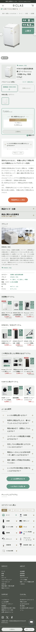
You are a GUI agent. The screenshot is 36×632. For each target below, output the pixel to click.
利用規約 (4, 606)
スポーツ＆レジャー (27, 510)
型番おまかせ (26, 88)
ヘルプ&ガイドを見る (16, 486)
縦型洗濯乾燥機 (19, 274)
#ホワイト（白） (14, 286)
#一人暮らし (13, 279)
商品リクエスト (6, 588)
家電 (26, 13)
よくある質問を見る (17, 479)
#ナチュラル (13, 289)
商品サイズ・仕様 (8, 209)
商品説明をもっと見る (18, 200)
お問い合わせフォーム (7, 612)
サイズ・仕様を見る (28, 82)
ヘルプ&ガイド (5, 599)
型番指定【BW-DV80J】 (9, 88)
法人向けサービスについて (27, 599)
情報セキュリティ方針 (7, 610)
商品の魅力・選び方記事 (8, 586)
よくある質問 (5, 601)
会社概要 (22, 571)
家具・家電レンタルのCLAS (9, 13)
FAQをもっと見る (18, 152)
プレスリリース (24, 577)
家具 (10, 510)
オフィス (16, 510)
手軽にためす (23, 601)
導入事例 (22, 606)
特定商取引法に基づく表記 (8, 608)
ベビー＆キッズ (6, 581)
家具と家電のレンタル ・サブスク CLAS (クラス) (18, 1)
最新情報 (22, 575)
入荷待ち (18, 131)
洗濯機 (32, 13)
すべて (21, 13)
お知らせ (4, 584)
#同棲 (26, 279)
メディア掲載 (23, 579)
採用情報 (22, 573)
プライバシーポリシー (7, 604)
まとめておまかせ (24, 604)
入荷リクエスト (29, 629)
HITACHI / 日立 (14, 277)
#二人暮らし (20, 279)
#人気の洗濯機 (14, 282)
